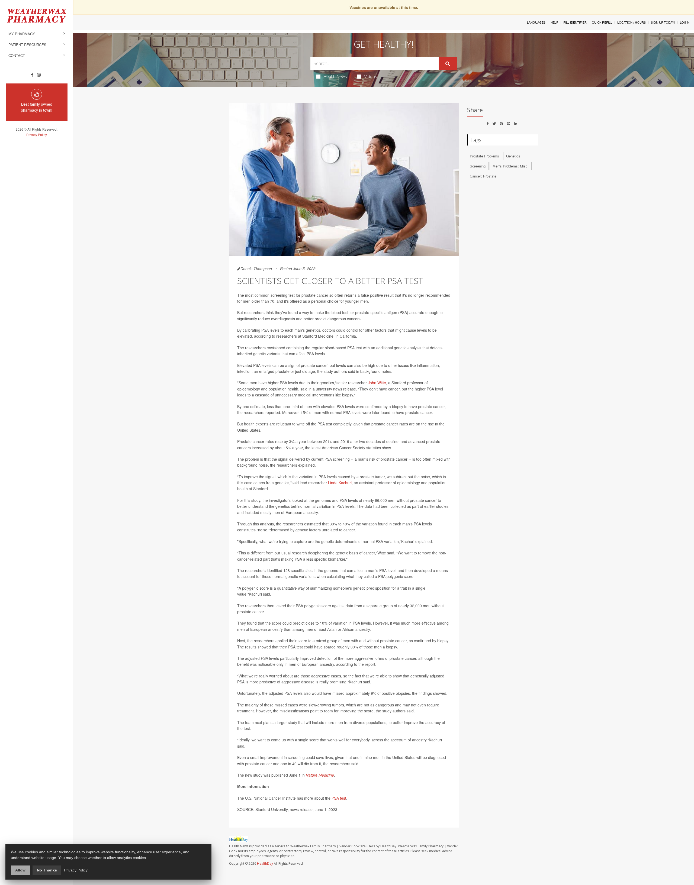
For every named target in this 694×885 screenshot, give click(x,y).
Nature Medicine (320, 775)
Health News (335, 76)
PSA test (339, 798)
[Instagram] (39, 74)
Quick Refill (602, 22)
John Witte (377, 382)
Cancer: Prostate (483, 176)
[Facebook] (32, 74)
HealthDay (265, 863)
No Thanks (47, 870)
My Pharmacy (21, 33)
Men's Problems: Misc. (511, 166)
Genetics (513, 156)
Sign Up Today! (663, 22)
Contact (16, 55)
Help (554, 22)
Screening (478, 166)
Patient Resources (27, 44)
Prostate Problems (484, 156)
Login (684, 22)
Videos (370, 76)
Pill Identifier (575, 22)
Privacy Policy (36, 134)
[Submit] (448, 63)
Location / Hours (631, 22)
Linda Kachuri (340, 482)
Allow (20, 870)
